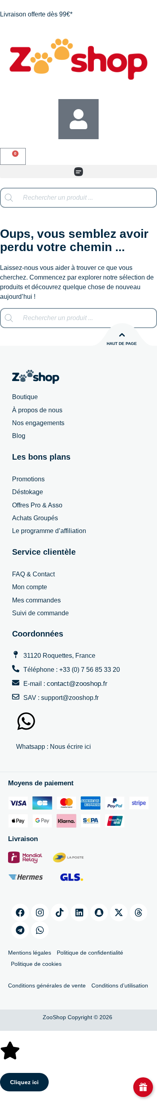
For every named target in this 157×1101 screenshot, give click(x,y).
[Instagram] (40, 912)
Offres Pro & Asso (37, 505)
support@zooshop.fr (70, 697)
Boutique (25, 396)
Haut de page (122, 343)
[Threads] (138, 912)
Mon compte (29, 587)
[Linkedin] (79, 912)
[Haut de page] (122, 335)
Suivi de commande (40, 613)
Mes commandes (36, 600)
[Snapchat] (99, 912)
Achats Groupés (35, 518)
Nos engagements (38, 423)
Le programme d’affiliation (49, 530)
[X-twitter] (119, 912)
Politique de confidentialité (90, 952)
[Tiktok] (59, 912)
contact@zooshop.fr (77, 683)
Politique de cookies (36, 964)
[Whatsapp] (40, 930)
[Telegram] (20, 930)
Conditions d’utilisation (119, 985)
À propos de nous (37, 410)
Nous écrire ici (70, 746)
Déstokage (27, 492)
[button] (78, 171)
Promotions (28, 479)
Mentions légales (29, 952)
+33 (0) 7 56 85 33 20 (89, 669)
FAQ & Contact (33, 574)
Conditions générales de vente (47, 985)
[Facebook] (20, 912)
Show (143, 1087)
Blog (18, 435)
